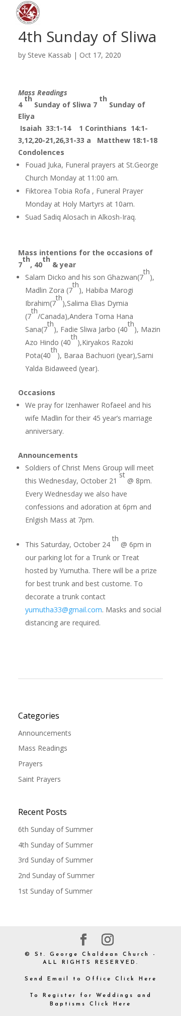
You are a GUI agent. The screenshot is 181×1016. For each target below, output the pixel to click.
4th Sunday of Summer (55, 845)
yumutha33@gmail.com (63, 609)
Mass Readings (42, 748)
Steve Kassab (49, 55)
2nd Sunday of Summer (56, 875)
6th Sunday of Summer (55, 829)
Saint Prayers (39, 779)
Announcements (44, 733)
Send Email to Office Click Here (91, 979)
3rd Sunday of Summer (55, 860)
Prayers (30, 763)
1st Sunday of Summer (55, 891)
